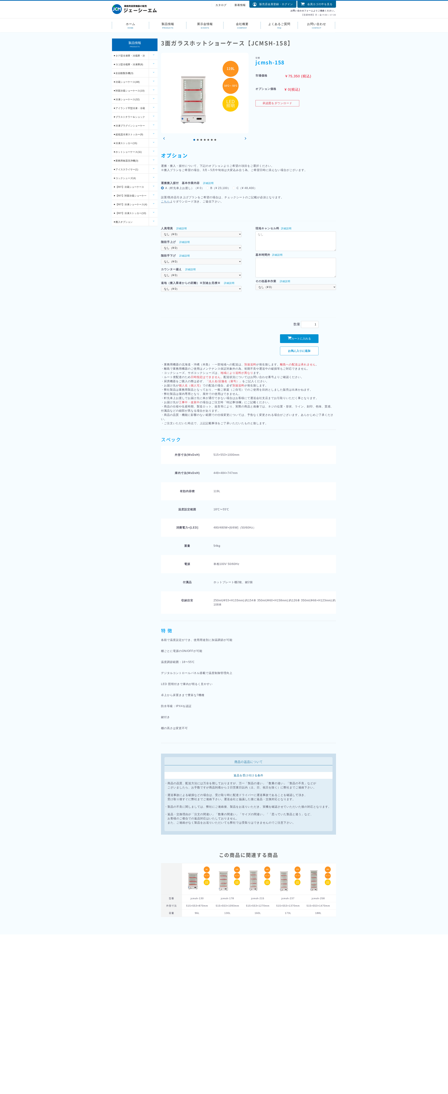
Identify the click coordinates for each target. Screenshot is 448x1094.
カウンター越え (171, 269)
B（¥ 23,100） (220, 188)
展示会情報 (205, 23)
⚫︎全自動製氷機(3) (123, 73)
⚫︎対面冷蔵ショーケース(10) (129, 90)
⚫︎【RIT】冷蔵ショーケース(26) (128, 188)
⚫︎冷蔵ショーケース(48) (126, 82)
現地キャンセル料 (267, 228)
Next (244, 138)
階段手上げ (168, 241)
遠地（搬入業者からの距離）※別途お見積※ (190, 282)
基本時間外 (262, 254)
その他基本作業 (265, 281)
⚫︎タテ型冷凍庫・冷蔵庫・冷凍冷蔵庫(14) (129, 57)
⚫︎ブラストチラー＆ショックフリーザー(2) (129, 118)
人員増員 (167, 228)
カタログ (221, 5)
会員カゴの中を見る (318, 4)
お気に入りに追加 (299, 350)
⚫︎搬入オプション (123, 222)
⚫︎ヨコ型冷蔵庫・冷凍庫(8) (128, 64)
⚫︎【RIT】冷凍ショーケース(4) (130, 204)
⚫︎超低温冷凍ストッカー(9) (128, 134)
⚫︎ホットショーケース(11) (127, 152)
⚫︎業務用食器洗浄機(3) (125, 160)
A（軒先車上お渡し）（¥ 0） (184, 188)
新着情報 (240, 5)
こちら (165, 201)
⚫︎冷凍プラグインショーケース (129, 127)
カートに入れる (301, 338)
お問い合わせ (316, 23)
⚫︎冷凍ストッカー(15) (125, 143)
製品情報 (168, 23)
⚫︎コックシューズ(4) (124, 178)
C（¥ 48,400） (247, 188)
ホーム (130, 23)
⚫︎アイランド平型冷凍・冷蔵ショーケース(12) (129, 109)
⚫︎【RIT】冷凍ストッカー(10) (129, 213)
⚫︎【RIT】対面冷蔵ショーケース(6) (129, 197)
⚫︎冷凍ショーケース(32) (126, 99)
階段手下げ (168, 255)
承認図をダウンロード (277, 103)
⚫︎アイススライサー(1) (125, 169)
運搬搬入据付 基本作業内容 (180, 182)
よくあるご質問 (279, 23)
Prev (164, 138)
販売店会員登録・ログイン (275, 4)
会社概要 (242, 23)
